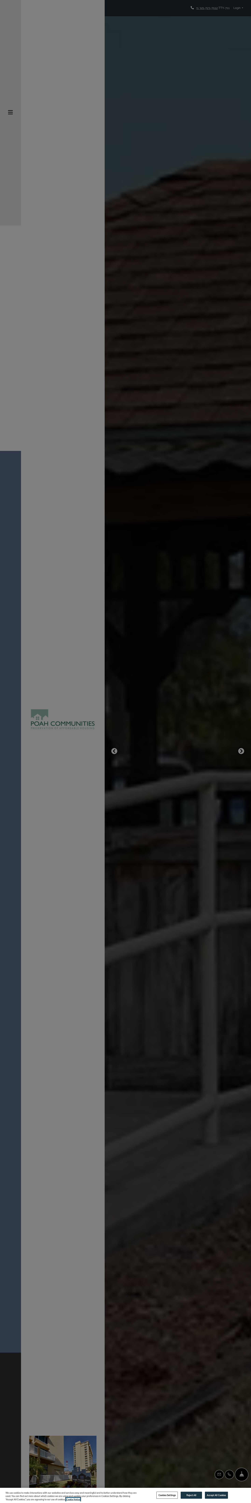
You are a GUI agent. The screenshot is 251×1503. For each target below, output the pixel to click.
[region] (125, 1495)
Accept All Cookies (216, 1495)
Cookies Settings (167, 1495)
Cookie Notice (73, 1499)
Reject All (191, 1495)
